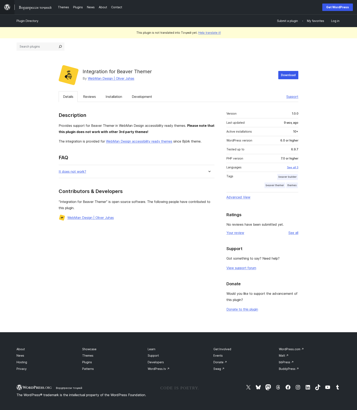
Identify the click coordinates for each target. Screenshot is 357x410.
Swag (219, 368)
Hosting (22, 362)
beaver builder (287, 176)
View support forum (241, 268)
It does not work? (72, 172)
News (20, 355)
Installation (114, 97)
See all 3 (292, 167)
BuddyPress (289, 368)
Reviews (89, 97)
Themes (87, 355)
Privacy (22, 368)
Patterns (88, 368)
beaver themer (275, 185)
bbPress (286, 362)
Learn (151, 349)
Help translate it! (209, 32)
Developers (156, 362)
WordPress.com (291, 349)
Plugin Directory (27, 21)
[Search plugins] (60, 46)
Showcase (89, 349)
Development (142, 97)
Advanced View (238, 197)
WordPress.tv (159, 368)
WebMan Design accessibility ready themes (139, 141)
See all (293, 233)
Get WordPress (337, 7)
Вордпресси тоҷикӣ (69, 388)
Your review (235, 233)
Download (288, 75)
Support (292, 97)
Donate (220, 362)
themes (292, 185)
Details (68, 97)
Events (218, 355)
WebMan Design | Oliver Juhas (111, 78)
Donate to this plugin (242, 309)
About (21, 349)
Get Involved (222, 349)
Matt (284, 355)
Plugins (87, 362)
